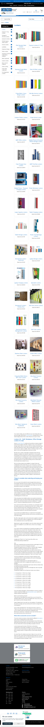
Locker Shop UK (20, 443)
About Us (15, 5)
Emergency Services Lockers (5, 36)
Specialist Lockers (36, 283)
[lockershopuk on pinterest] (14, 714)
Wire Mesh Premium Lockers (35, 376)
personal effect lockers (32, 592)
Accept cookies (7, 723)
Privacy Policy (24, 679)
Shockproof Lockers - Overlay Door (21, 306)
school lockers (29, 435)
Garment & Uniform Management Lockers (21, 330)
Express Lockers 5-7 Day (36, 45)
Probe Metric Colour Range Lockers (21, 94)
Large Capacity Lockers (21, 212)
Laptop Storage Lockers (36, 259)
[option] (15, 1)
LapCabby (4, 47)
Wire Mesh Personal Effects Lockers (35, 400)
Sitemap (7, 683)
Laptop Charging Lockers (21, 283)
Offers (7, 685)
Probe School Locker (35, 117)
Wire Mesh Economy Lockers (21, 400)
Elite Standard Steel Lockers (21, 46)
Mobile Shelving (9, 689)
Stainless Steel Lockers (21, 353)
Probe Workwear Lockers (36, 188)
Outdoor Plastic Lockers (21, 117)
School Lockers (5, 44)
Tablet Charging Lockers (35, 212)
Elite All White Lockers (36, 69)
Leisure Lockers (5, 60)
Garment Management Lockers (28, 667)
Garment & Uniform (6, 38)
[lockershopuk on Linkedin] (8, 714)
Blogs (25, 5)
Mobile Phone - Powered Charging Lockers (21, 188)
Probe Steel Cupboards (4, 69)
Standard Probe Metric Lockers (21, 70)
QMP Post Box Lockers (36, 164)
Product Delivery (30, 5)
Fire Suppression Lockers (5, 73)
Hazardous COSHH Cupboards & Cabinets (6, 55)
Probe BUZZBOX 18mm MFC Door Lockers (21, 376)
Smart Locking (5, 66)
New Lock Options (25, 682)
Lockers (3, 29)
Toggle (27, 12)
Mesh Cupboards (5, 58)
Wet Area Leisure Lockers (36, 305)
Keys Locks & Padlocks (5, 63)
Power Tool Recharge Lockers (36, 235)
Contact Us (20, 5)
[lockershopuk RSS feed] (16, 714)
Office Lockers (5, 51)
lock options (39, 618)
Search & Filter (7, 19)
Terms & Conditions (9, 688)
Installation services (25, 680)
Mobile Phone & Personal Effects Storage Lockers (36, 140)
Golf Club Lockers (36, 329)
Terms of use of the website (11, 686)
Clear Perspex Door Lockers (21, 164)
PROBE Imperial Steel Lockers (5, 42)
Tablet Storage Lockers (21, 234)
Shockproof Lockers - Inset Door (21, 259)
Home (11, 5)
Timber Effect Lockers (36, 353)
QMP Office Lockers (21, 140)
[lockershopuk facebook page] (11, 714)
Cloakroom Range (5, 49)
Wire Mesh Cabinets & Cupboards (21, 425)
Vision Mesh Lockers (35, 424)
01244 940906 (9, 3)
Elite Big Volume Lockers (36, 93)
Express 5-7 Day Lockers (5, 32)
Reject (18, 723)
